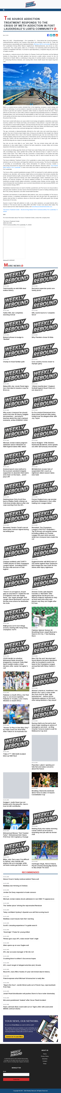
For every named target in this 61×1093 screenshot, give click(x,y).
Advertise (44, 1059)
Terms (45, 1054)
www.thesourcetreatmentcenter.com (42, 206)
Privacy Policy (45, 1056)
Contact (45, 1061)
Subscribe (16, 1079)
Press (44, 1063)
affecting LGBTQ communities (42, 44)
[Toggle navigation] (3, 10)
